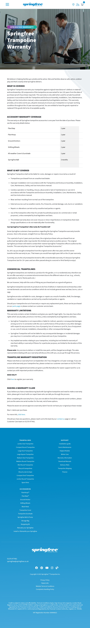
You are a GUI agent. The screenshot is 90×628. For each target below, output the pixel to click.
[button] (82, 4)
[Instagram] (52, 568)
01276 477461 (12, 559)
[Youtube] (46, 568)
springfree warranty (22, 27)
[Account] (77, 4)
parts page (16, 306)
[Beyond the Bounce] (57, 568)
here (12, 379)
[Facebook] (36, 568)
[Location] (73, 4)
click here (21, 414)
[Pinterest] (41, 568)
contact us (61, 419)
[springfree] (33, 4)
